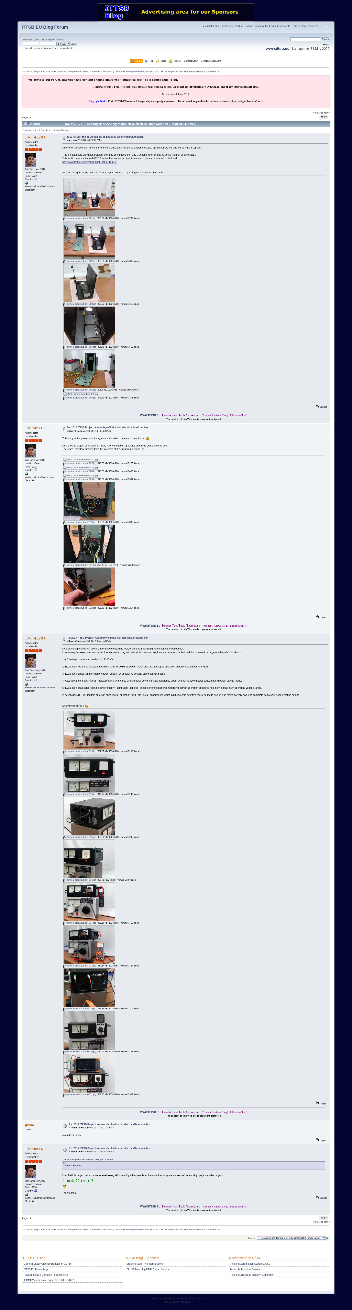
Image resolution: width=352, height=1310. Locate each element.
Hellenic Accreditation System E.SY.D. (250, 1263)
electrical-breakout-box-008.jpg (80, 471)
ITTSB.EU (186, 1299)
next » (327, 113)
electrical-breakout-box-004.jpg (80, 347)
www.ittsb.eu (278, 48)
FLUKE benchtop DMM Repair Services (148, 1269)
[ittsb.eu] (26, 184)
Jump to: (252, 1238)
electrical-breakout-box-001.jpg (80, 218)
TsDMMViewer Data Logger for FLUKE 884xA (49, 1280)
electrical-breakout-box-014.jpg (80, 794)
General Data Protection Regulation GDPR (47, 1263)
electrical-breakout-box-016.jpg (80, 880)
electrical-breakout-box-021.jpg (80, 1094)
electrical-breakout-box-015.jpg (80, 837)
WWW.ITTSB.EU (150, 415)
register (59, 39)
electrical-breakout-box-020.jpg (80, 1051)
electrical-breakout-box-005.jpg (80, 389)
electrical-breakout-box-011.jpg (80, 565)
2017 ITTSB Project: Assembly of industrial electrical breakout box (105, 136)
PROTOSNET (183, 1302)
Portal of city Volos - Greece (245, 1269)
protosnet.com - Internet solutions (145, 1263)
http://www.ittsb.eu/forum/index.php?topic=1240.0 (89, 162)
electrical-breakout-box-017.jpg (80, 923)
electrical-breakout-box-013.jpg (80, 751)
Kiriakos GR (37, 137)
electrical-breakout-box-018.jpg (80, 965)
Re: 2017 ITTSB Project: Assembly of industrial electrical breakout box (107, 427)
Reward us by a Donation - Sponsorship (46, 1274)
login (50, 39)
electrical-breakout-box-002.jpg (80, 261)
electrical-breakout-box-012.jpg (80, 608)
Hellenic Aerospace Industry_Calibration (252, 1274)
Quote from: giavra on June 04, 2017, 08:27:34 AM (88, 1159)
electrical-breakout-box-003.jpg (80, 304)
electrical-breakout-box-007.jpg (80, 463)
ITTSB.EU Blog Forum (45, 27)
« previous (318, 113)
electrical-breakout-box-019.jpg (80, 1008)
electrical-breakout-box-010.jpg (80, 522)
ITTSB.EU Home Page (36, 1269)
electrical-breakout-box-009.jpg (80, 479)
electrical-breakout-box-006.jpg (80, 397)
